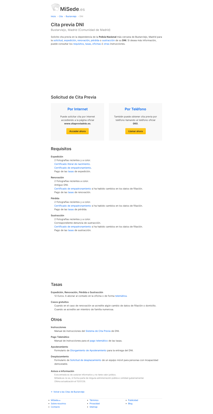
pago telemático (99, 340)
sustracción (108, 40)
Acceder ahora (77, 131)
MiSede (72, 9)
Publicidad (133, 400)
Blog (130, 403)
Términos (94, 400)
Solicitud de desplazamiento (85, 360)
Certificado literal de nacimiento (72, 163)
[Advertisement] (107, 68)
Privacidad (95, 403)
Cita (61, 16)
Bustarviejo (71, 16)
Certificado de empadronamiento (72, 167)
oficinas (96, 43)
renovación (83, 40)
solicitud (58, 40)
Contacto (55, 407)
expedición (70, 40)
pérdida (95, 40)
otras (106, 43)
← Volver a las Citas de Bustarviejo (67, 392)
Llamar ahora (135, 131)
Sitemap (94, 407)
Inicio (53, 16)
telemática (121, 295)
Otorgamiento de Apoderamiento (88, 350)
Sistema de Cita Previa (98, 330)
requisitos (78, 43)
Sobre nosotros (58, 403)
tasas (88, 43)
